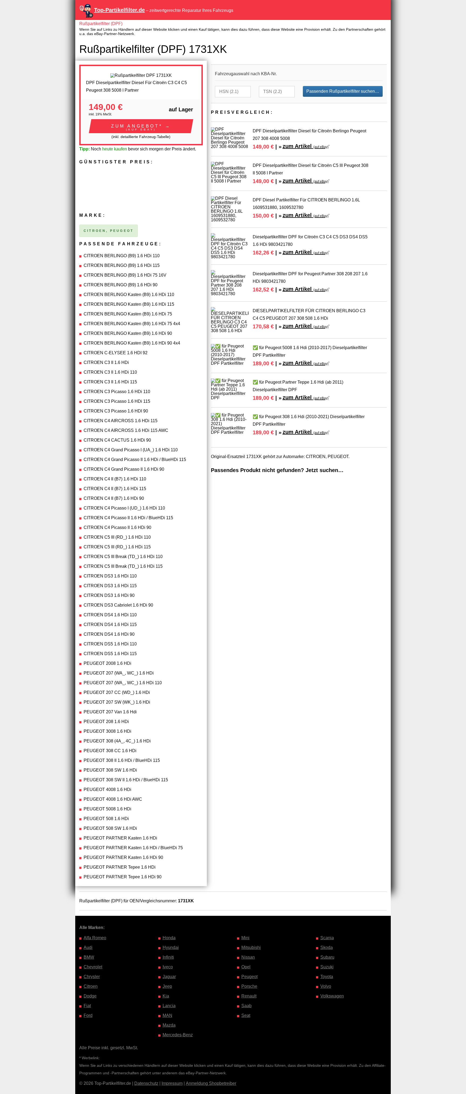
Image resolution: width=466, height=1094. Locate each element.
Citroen (91, 986)
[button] (141, 126)
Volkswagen (332, 996)
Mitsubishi (251, 947)
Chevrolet (93, 967)
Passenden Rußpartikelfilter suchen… (342, 91)
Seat (245, 1015)
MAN (167, 1015)
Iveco (168, 967)
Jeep (167, 986)
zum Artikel (305, 146)
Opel (246, 967)
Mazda (169, 1025)
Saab (246, 1005)
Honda (169, 937)
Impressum (172, 1083)
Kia (166, 996)
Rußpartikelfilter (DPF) (100, 23)
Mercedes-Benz (178, 1035)
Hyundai (171, 947)
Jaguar (169, 976)
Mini (245, 937)
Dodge (90, 996)
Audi (88, 947)
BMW (89, 957)
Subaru (327, 957)
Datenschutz (146, 1083)
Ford (88, 1015)
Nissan (248, 957)
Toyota (326, 976)
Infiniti (168, 957)
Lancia (169, 1005)
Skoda (326, 947)
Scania (327, 937)
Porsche (249, 986)
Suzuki (327, 967)
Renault (248, 996)
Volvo (325, 986)
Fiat (87, 1005)
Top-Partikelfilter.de (119, 10)
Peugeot (249, 976)
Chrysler (92, 976)
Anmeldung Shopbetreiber (211, 1083)
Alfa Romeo (95, 937)
